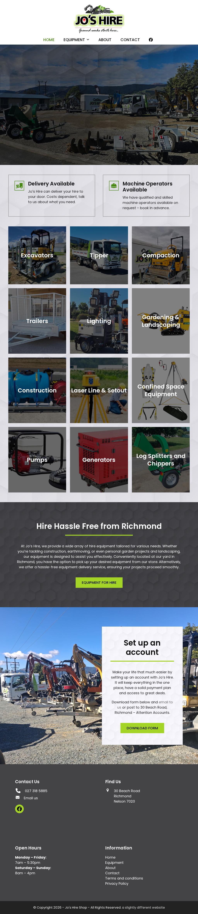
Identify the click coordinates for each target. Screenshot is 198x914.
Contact (112, 873)
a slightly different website (143, 907)
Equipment (114, 862)
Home (110, 857)
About (110, 867)
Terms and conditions (124, 878)
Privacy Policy (116, 883)
